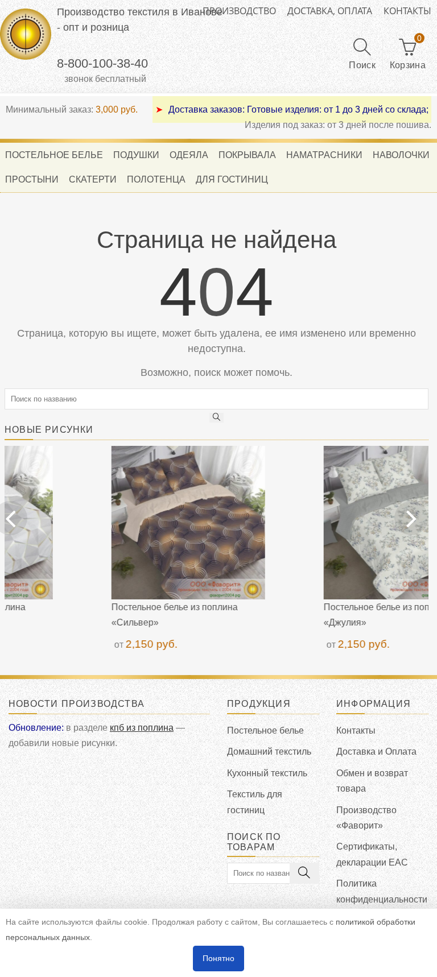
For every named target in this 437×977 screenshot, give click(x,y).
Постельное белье (265, 730)
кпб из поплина (142, 727)
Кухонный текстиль (267, 773)
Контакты (407, 11)
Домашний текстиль (269, 751)
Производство (239, 11)
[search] (216, 418)
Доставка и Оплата (376, 751)
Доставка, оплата (329, 11)
